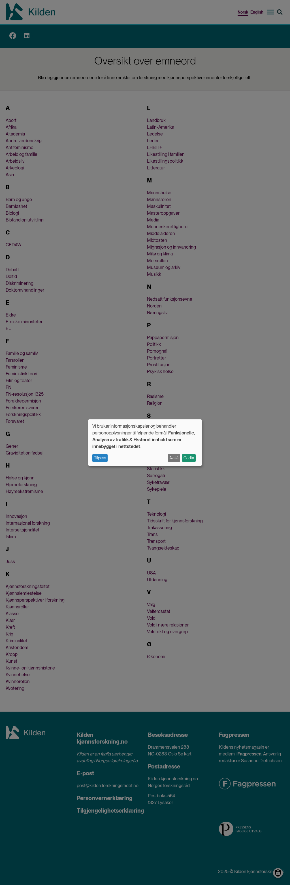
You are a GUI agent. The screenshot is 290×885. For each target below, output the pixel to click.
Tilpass (100, 458)
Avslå (173, 458)
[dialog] (145, 442)
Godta (189, 458)
